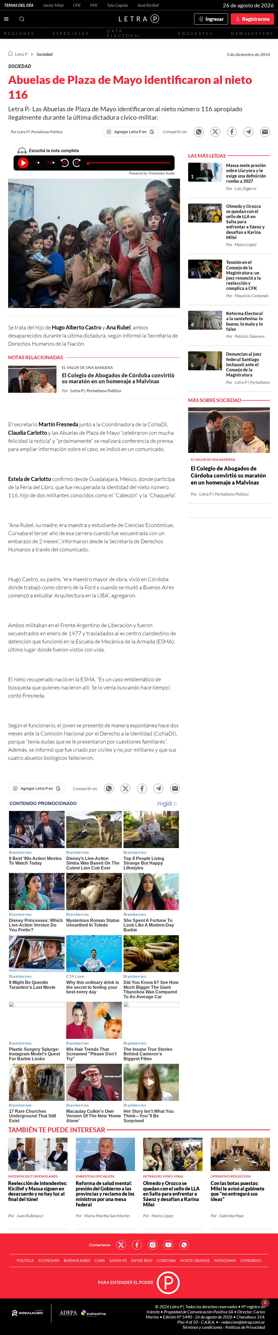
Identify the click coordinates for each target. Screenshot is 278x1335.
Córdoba (166, 1260)
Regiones (19, 33)
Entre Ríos (141, 1260)
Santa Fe (118, 1260)
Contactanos (99, 1244)
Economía (48, 1260)
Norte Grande (195, 1260)
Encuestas (195, 33)
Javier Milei (53, 5)
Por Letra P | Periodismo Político (36, 131)
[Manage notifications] (265, 1302)
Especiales (71, 33)
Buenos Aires (77, 1260)
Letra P (21, 54)
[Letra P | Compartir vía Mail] (265, 131)
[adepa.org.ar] (68, 1313)
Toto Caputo (117, 5)
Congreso (250, 1260)
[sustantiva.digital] (93, 1313)
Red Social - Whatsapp (184, 1244)
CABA (99, 1260)
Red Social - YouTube (168, 1244)
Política (25, 1260)
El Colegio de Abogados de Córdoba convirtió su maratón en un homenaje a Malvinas (228, 475)
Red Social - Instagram (152, 1244)
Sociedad (44, 54)
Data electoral (124, 33)
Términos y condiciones (202, 1327)
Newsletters (252, 33)
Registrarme (256, 19)
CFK (77, 5)
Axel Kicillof (148, 5)
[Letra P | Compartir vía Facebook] (231, 131)
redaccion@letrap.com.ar (243, 1321)
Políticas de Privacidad (245, 1327)
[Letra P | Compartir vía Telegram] (248, 131)
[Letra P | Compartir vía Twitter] (215, 131)
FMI (93, 5)
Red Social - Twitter (121, 1244)
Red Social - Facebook (136, 1244)
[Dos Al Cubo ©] (27, 1313)
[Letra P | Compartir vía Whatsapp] (198, 131)
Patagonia (225, 1260)
